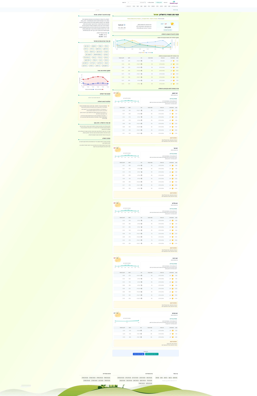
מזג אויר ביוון (101, 380)
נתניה (105, 60)
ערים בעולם (159, 2)
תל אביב (84, 65)
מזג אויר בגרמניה (85, 377)
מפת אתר (157, 377)
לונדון (165, 6)
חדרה (91, 49)
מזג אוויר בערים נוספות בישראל (134, 18)
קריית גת (99, 63)
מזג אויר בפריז (149, 380)
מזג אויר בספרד (107, 380)
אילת (106, 46)
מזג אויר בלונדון (142, 377)
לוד (85, 51)
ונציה (134, 6)
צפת (106, 63)
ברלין (157, 6)
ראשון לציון (104, 65)
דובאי (138, 6)
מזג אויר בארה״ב (94, 380)
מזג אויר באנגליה (92, 377)
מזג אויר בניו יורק (135, 377)
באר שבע (86, 46)
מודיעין (105, 54)
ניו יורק (161, 6)
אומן (141, 6)
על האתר (124, 2)
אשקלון (93, 46)
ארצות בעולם (151, 2)
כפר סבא (99, 51)
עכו (100, 60)
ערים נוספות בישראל (138, 354)
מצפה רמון (88, 54)
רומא (169, 6)
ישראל (156, 14)
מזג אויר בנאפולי (142, 383)
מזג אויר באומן (135, 380)
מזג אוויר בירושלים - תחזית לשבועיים (149, 18)
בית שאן (105, 49)
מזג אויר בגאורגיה (87, 380)
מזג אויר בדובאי (129, 380)
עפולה (94, 60)
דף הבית (165, 2)
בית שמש (98, 49)
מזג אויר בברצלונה (121, 377)
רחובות (97, 65)
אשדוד (100, 46)
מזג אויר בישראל (107, 377)
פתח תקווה (87, 60)
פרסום (161, 377)
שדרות (90, 65)
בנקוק (145, 6)
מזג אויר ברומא (149, 377)
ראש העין (85, 63)
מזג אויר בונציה (122, 380)
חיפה (85, 49)
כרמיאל (91, 51)
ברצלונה (153, 6)
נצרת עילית (86, 57)
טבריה (105, 51)
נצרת (93, 57)
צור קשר (170, 377)
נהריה (99, 57)
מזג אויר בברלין (128, 377)
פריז (149, 6)
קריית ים (92, 63)
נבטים (105, 57)
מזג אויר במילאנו (149, 383)
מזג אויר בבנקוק (143, 380)
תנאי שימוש (175, 377)
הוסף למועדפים (167, 30)
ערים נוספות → (128, 6)
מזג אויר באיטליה (100, 377)
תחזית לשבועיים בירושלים (151, 354)
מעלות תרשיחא (97, 54)
